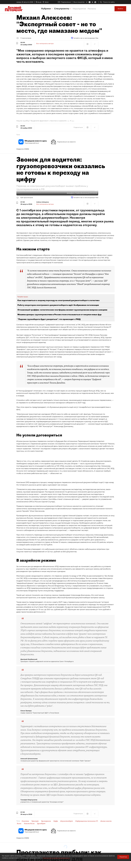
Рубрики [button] (46, 8)
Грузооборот (41, 823)
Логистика (25, 821)
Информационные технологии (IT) (86, 821)
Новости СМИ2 (22, 149)
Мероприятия (79, 9)
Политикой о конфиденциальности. (56, 858)
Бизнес (19, 823)
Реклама (92, 9)
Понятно (123, 857)
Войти (120, 9)
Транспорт (35, 821)
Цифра (55, 821)
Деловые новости (106, 821)
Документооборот (66, 821)
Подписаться (66, 2)
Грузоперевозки (46, 821)
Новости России (29, 823)
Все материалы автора (45, 43)
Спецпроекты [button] (62, 8)
